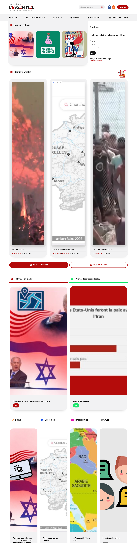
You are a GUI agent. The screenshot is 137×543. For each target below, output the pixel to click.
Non (93, 44)
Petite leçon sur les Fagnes (63, 249)
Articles (59, 17)
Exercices (58, 253)
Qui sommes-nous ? (37, 17)
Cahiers (76, 17)
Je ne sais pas (97, 48)
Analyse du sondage (96, 60)
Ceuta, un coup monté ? (102, 249)
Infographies (96, 17)
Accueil (15, 17)
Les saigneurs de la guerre (18, 398)
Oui (93, 41)
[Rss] (113, 7)
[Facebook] (109, 7)
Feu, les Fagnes (18, 249)
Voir (16, 405)
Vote (92, 53)
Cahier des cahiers (120, 17)
